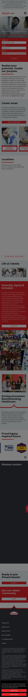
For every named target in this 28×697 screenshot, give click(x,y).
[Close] (26, 681)
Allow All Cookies (14, 694)
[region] (14, 688)
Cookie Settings (14, 690)
